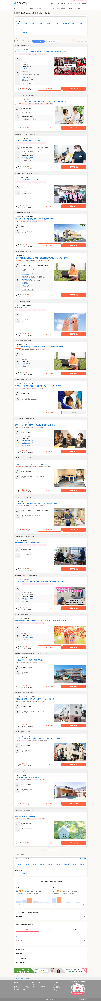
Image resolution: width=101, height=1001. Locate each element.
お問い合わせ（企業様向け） (39, 986)
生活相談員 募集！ (21, 307)
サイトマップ (53, 991)
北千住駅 (41, 23)
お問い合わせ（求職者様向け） (21, 986)
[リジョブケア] (21, 3)
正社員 (18, 32)
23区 (17, 936)
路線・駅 (74, 929)
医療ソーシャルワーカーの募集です (26, 816)
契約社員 (26, 32)
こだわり (50, 929)
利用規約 (52, 984)
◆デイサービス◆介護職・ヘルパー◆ (26, 179)
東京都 (27, 978)
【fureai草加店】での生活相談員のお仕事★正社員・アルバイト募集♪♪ (36, 503)
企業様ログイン (83, 0)
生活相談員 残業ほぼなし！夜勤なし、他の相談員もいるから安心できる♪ (37, 738)
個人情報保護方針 (54, 986)
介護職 (15, 8)
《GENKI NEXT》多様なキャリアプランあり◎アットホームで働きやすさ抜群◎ (39, 347)
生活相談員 (30, 8)
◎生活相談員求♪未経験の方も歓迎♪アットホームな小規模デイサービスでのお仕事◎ (40, 621)
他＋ (16, 26)
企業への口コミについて (20, 989)
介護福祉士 (22, 8)
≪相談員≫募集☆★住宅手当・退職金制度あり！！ (30, 660)
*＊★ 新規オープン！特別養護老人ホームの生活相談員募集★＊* (34, 219)
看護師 (70, 8)
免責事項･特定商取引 (55, 987)
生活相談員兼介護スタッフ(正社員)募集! (27, 777)
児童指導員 (38, 8)
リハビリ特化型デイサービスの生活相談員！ (28, 140)
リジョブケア (16, 978)
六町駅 (34, 23)
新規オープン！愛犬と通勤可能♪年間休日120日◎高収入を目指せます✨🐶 (37, 425)
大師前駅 (49, 23)
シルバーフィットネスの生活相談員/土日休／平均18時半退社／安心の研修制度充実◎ (40, 51)
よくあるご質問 (18, 984)
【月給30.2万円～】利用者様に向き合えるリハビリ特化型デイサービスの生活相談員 (40, 581)
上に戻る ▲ (83, 999)
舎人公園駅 (66, 23)
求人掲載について (75, 0)
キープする (51, 88)
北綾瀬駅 (26, 23)
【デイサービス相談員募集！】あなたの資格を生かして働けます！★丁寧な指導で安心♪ (41, 101)
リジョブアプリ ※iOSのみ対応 (21, 987)
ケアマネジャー (47, 8)
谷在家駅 (57, 23)
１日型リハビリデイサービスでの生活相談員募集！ (30, 464)
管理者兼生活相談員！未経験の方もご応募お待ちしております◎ (34, 699)
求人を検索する (55, 3)
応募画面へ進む (74, 88)
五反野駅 (81, 23)
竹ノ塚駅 (18, 23)
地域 (27, 929)
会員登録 (84, 3)
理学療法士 (56, 8)
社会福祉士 (77, 8)
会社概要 (52, 989)
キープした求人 (65, 3)
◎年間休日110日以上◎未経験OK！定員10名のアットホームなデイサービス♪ (38, 386)
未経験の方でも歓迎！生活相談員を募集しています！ (31, 542)
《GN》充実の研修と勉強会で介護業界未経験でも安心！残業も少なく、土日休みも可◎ (41, 258)
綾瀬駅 (74, 23)
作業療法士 (63, 8)
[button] (50, 64)
